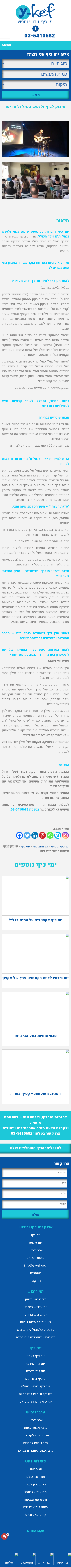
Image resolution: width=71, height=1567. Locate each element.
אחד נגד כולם (35, 1476)
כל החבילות (40, 846)
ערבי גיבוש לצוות (35, 1427)
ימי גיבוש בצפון (35, 1299)
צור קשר (35, 1280)
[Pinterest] (42, 835)
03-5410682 (39, 36)
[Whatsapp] (50, 835)
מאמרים (35, 1273)
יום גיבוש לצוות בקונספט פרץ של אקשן (35, 978)
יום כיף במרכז (35, 1363)
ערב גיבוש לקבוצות (35, 1435)
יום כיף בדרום (35, 1371)
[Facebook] (19, 835)
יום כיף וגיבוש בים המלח (35, 1394)
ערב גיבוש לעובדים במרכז (35, 1450)
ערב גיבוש (36, 1250)
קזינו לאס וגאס (35, 1514)
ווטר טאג (35, 1469)
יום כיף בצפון (36, 1356)
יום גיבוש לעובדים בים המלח (35, 1337)
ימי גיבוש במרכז (36, 1307)
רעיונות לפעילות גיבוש (35, 1322)
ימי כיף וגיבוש (60, 846)
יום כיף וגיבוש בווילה (35, 1386)
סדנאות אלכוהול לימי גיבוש (35, 1329)
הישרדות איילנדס (35, 1507)
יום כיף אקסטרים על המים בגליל (35, 920)
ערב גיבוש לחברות (35, 1443)
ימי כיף (25, 846)
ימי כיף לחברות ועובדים (35, 1401)
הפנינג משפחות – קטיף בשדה (35, 1093)
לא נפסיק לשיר (35, 1484)
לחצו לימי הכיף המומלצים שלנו (35, 1148)
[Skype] (57, 835)
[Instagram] (65, 835)
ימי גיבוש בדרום (35, 1314)
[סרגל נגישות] (5, 1537)
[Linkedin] (34, 835)
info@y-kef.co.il (35, 1265)
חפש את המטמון (35, 1499)
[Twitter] (27, 835)
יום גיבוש (35, 1242)
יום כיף (35, 1235)
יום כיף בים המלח (36, 1378)
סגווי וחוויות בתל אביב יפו (36, 1035)
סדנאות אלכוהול (35, 1492)
